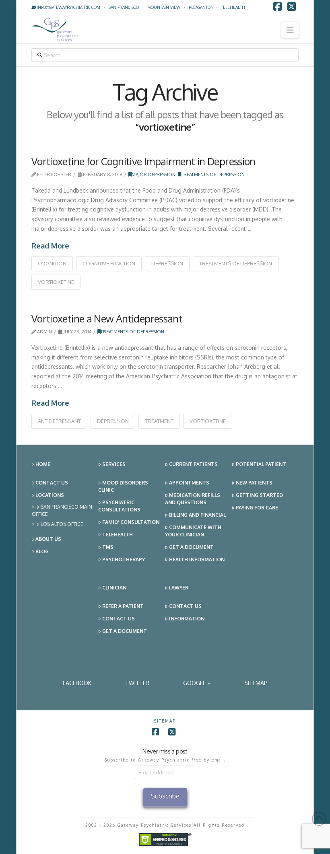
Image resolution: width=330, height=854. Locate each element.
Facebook (77, 683)
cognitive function (108, 263)
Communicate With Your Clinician (193, 531)
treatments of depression (235, 263)
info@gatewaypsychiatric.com (67, 7)
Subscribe (165, 796)
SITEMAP (256, 683)
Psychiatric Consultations (119, 506)
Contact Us (51, 483)
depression (167, 263)
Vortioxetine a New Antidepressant (106, 318)
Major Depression (153, 174)
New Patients (254, 483)
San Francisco (124, 7)
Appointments (189, 483)
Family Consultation (130, 522)
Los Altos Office (62, 524)
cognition (52, 263)
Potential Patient (261, 464)
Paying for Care (257, 508)
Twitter (137, 683)
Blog (42, 551)
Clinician (114, 588)
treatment (159, 421)
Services (114, 464)
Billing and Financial (197, 515)
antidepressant (59, 421)
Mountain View (163, 7)
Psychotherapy (123, 559)
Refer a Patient (123, 606)
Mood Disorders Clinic (123, 486)
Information (186, 619)
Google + (196, 683)
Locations (49, 495)
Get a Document (191, 547)
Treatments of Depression (213, 174)
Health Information (197, 559)
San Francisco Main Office (62, 510)
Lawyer (178, 588)
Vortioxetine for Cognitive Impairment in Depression (143, 161)
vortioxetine (56, 282)
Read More (50, 245)
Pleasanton (201, 7)
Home (42, 464)
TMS (107, 547)
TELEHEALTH (233, 7)
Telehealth (117, 535)
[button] (290, 30)
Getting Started (259, 495)
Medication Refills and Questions (192, 498)
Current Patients (193, 464)
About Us (48, 539)
